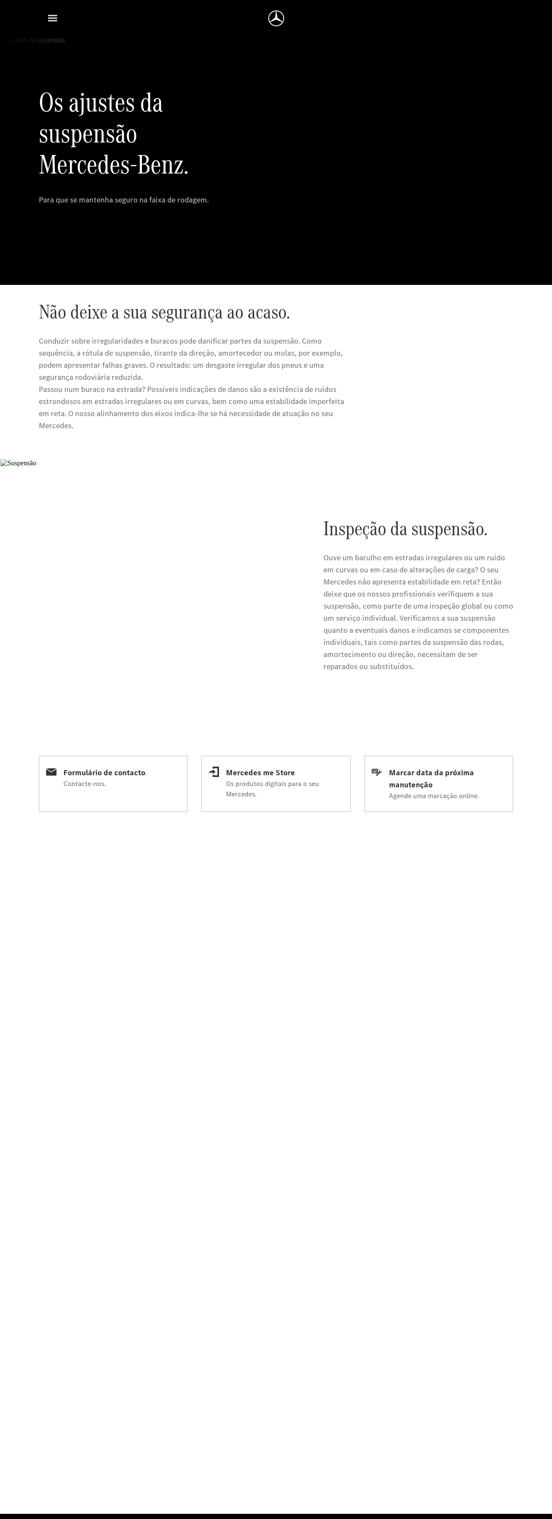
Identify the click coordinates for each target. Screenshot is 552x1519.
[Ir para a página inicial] (276, 18)
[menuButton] (52, 18)
